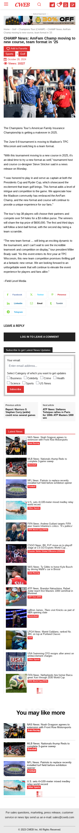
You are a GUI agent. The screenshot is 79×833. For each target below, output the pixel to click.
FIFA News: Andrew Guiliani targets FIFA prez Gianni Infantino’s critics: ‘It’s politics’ (50, 524)
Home (7, 29)
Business (16, 378)
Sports (9, 53)
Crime (47, 378)
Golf (14, 29)
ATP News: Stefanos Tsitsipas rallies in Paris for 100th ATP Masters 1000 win (58, 413)
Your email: (13, 360)
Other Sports (34, 508)
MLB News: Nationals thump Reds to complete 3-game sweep (47, 460)
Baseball (32, 465)
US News (45, 383)
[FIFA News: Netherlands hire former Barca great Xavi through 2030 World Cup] (16, 683)
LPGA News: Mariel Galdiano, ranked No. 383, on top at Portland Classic (49, 632)
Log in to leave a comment (39, 336)
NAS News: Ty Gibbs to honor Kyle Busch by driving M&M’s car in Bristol (50, 568)
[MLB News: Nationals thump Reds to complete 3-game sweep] (16, 467)
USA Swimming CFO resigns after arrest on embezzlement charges (51, 654)
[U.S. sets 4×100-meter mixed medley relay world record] (16, 510)
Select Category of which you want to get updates (36, 373)
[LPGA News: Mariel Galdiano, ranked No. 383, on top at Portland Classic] (16, 639)
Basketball (33, 616)
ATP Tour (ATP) (34, 597)
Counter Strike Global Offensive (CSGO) (46, 551)
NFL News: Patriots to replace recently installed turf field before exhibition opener (50, 481)
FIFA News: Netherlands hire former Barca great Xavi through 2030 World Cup (50, 676)
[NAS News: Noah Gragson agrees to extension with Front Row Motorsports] (16, 445)
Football (31, 486)
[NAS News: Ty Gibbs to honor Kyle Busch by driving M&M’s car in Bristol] (16, 575)
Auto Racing (33, 443)
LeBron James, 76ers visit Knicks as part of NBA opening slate (51, 611)
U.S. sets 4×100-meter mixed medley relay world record (50, 503)
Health (60, 378)
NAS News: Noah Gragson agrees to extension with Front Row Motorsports (48, 438)
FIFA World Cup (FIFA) (37, 530)
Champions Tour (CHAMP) (32, 29)
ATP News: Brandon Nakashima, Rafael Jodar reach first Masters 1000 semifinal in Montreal (50, 591)
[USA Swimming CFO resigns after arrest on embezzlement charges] (16, 661)
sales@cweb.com (63, 817)
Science (15, 383)
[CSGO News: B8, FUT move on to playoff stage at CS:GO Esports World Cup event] (16, 553)
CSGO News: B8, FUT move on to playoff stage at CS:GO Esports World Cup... (50, 546)
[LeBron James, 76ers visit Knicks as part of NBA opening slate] (16, 618)
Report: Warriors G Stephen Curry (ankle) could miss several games (20, 412)
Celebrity (32, 378)
